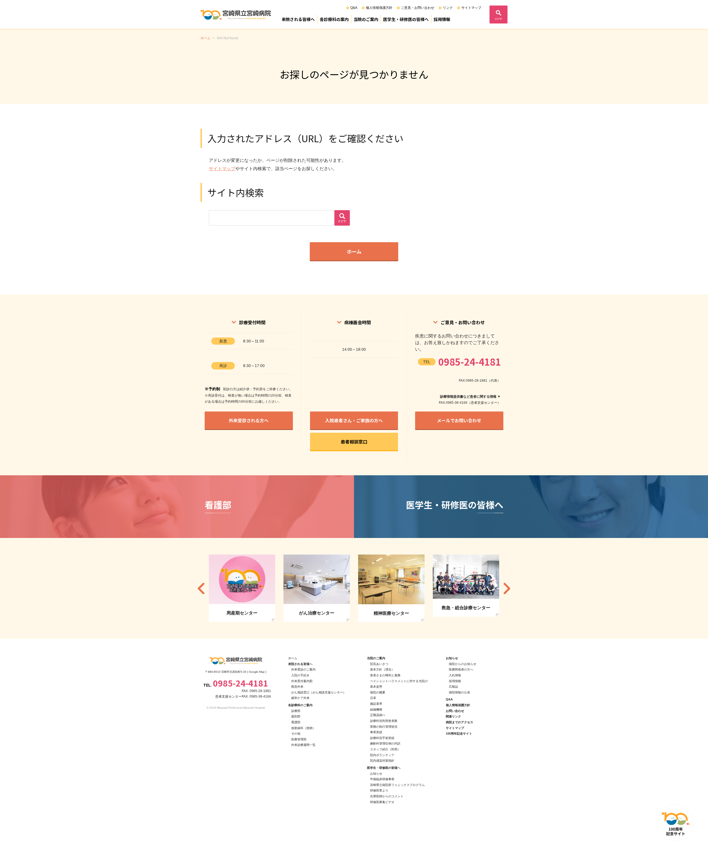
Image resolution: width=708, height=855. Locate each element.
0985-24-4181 (469, 361)
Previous (201, 588)
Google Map (257, 671)
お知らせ (376, 773)
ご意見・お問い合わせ (417, 7)
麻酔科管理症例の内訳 (385, 743)
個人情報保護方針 (379, 7)
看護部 (295, 722)
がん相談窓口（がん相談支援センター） (318, 692)
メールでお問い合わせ (459, 420)
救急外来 (297, 686)
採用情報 (442, 19)
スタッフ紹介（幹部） (385, 749)
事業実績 (376, 732)
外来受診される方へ (249, 420)
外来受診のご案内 (303, 669)
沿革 (373, 698)
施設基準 (376, 703)
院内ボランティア (382, 755)
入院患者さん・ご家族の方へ (354, 420)
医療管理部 (298, 739)
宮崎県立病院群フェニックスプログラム (397, 785)
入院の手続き (300, 675)
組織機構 (376, 709)
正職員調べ (377, 715)
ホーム (354, 251)
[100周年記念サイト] (675, 822)
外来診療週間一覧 (303, 744)
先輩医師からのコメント (387, 796)
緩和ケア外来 (300, 698)
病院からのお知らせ (462, 664)
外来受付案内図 (302, 681)
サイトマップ (471, 7)
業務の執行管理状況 (383, 726)
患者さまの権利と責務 (385, 675)
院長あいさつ (379, 664)
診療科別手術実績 (382, 738)
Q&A (353, 7)
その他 (295, 733)
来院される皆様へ (298, 19)
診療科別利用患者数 (383, 720)
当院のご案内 (365, 19)
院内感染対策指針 (382, 760)
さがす (498, 18)
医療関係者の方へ (461, 669)
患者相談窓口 (354, 441)
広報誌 (453, 686)
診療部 (295, 710)
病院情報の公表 (459, 692)
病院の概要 (377, 692)
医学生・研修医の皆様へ (406, 19)
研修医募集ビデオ (382, 802)
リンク (448, 7)
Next (507, 588)
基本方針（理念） (382, 669)
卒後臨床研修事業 (382, 779)
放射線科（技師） (303, 728)
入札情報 (455, 675)
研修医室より (379, 790)
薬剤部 (295, 716)
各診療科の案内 (334, 19)
